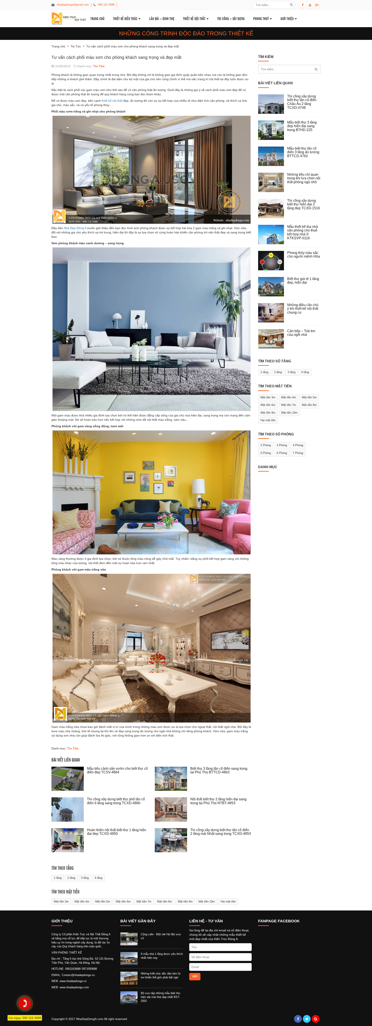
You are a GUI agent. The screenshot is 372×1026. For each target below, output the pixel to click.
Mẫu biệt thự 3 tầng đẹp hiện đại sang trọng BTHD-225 (302, 126)
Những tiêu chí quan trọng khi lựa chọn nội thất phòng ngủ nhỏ (303, 178)
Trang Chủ (97, 18)
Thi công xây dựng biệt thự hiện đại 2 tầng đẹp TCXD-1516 (303, 204)
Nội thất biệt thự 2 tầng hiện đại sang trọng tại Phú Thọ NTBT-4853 (218, 801)
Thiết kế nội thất (194, 18)
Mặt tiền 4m (81, 901)
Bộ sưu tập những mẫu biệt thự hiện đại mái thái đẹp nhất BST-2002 (160, 997)
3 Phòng (282, 445)
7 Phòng (298, 453)
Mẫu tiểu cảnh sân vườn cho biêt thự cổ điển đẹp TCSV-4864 (117, 770)
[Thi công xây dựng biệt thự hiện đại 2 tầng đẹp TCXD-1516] (272, 208)
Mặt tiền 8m (164, 901)
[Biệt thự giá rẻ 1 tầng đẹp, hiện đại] (272, 286)
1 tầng (58, 877)
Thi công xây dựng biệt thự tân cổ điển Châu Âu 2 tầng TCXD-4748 (301, 101)
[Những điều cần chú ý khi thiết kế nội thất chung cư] (272, 312)
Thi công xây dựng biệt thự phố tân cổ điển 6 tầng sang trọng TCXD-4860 (116, 801)
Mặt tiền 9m (185, 901)
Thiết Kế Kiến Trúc (125, 18)
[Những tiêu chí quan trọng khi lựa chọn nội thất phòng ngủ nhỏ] (272, 182)
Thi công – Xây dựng (231, 18)
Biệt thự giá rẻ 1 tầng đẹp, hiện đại (303, 281)
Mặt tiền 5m (102, 901)
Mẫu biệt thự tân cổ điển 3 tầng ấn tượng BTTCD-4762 (303, 152)
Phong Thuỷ (261, 18)
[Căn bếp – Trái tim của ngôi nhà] (272, 339)
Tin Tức (76, 46)
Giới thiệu (287, 18)
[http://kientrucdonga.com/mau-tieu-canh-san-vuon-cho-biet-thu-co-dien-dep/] (69, 779)
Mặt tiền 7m (143, 901)
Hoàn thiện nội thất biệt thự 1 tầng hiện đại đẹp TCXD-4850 (116, 832)
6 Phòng (282, 453)
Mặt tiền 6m (123, 901)
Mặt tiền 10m (206, 901)
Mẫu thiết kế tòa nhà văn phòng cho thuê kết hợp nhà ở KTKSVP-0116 (302, 232)
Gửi (194, 976)
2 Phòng (265, 445)
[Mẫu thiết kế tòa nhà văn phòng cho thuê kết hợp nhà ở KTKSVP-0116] (272, 234)
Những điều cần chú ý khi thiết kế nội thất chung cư (302, 308)
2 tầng (71, 877)
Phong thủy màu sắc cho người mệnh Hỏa (303, 254)
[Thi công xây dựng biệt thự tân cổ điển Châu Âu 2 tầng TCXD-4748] (272, 104)
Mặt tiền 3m (61, 901)
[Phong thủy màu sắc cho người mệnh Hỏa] (272, 260)
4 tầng (98, 877)
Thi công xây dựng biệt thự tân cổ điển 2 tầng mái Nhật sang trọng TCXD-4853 (220, 832)
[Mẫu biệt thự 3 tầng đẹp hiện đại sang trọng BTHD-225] (272, 130)
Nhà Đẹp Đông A (75, 228)
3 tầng (85, 877)
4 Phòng (298, 445)
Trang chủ (58, 46)
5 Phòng (265, 453)
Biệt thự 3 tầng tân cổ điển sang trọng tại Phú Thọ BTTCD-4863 (218, 770)
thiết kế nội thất (112, 100)
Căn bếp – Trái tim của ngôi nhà (301, 333)
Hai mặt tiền (228, 901)
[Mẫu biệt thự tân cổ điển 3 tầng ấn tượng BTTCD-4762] (272, 156)
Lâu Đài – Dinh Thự (161, 18)
